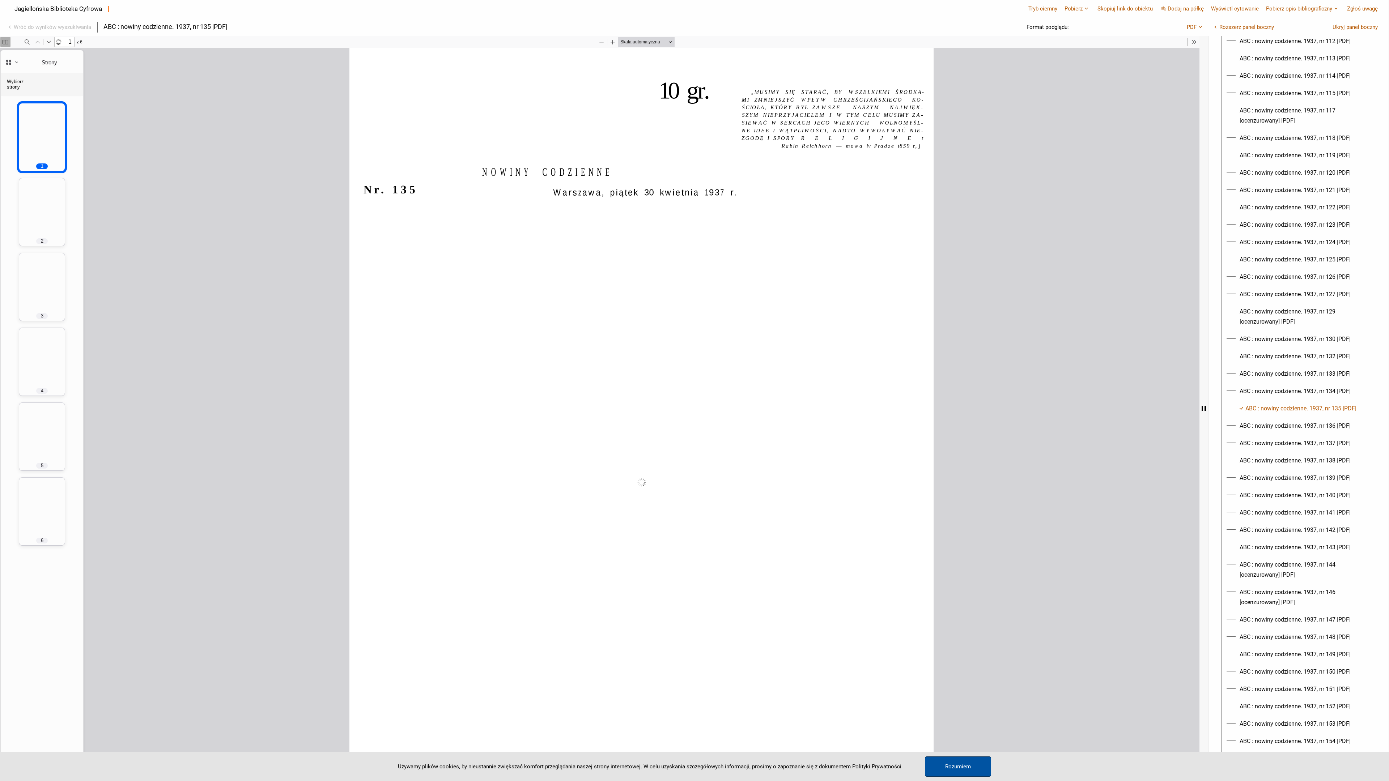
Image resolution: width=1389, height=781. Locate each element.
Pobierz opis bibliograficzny (1299, 8)
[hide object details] (1203, 408)
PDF (1192, 27)
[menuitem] (1295, 41)
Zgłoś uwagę (1362, 8)
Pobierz (1074, 8)
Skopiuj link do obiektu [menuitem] (1125, 8)
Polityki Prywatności (876, 766)
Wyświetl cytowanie (1235, 8)
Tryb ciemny (1042, 8)
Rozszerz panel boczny (1246, 27)
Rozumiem (958, 766)
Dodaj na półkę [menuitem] (1186, 8)
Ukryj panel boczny (1355, 27)
